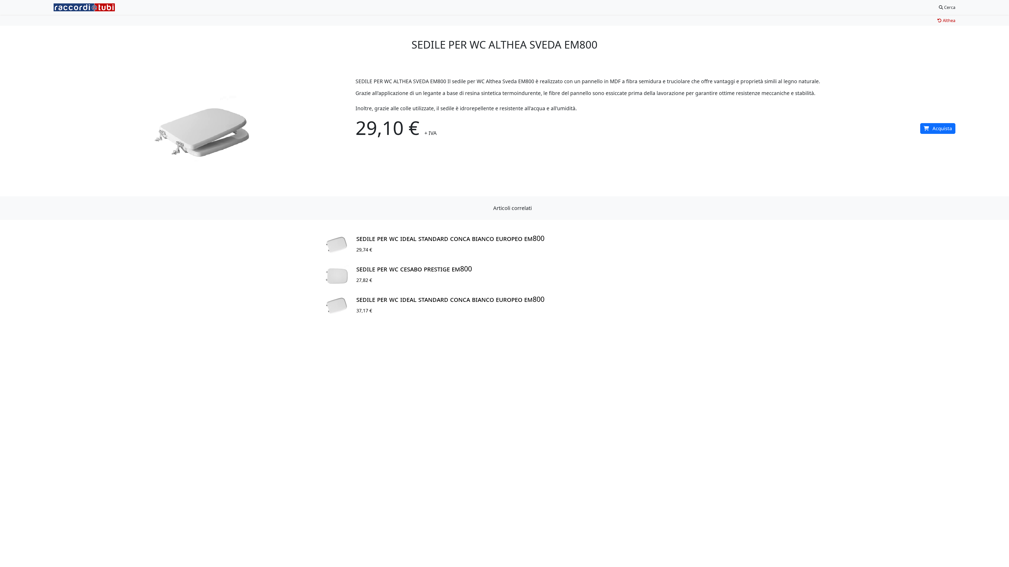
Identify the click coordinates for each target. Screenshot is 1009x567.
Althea (948, 20)
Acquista (942, 128)
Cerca (949, 7)
